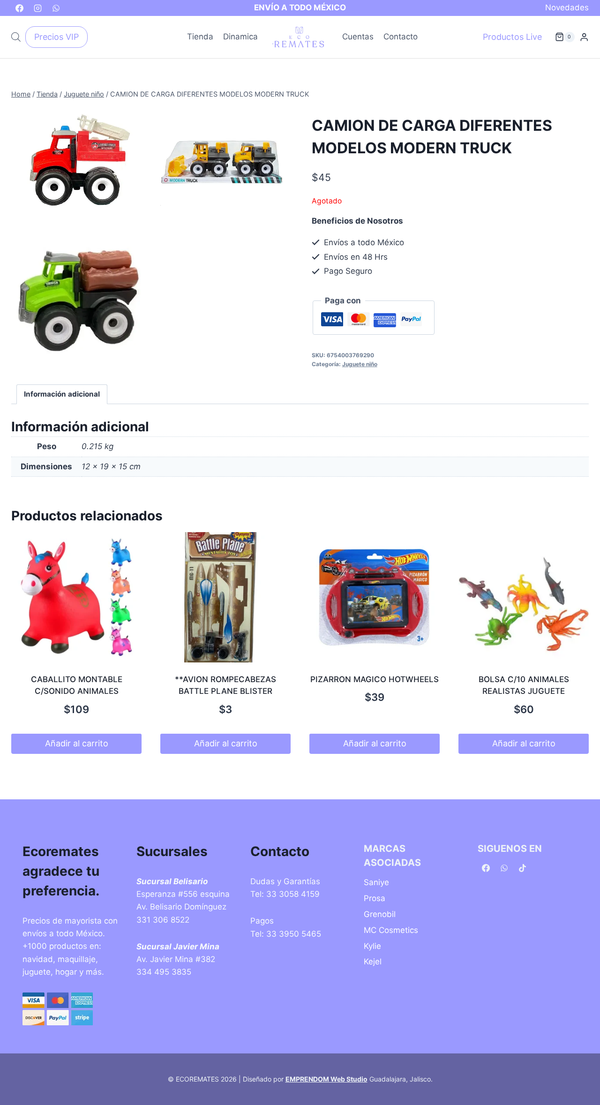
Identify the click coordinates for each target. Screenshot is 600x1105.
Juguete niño (359, 364)
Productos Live (512, 37)
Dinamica (240, 36)
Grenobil (380, 914)
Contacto (400, 36)
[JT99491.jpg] (222, 161)
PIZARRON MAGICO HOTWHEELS (374, 679)
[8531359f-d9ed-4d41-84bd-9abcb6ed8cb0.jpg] (78, 165)
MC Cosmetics (391, 930)
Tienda (200, 36)
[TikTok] (522, 868)
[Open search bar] (16, 37)
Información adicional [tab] (62, 394)
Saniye (376, 882)
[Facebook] (19, 8)
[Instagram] (37, 8)
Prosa (374, 898)
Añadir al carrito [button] (76, 743)
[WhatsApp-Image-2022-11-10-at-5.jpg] (78, 301)
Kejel (373, 961)
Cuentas (358, 36)
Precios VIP (56, 37)
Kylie (372, 946)
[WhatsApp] (56, 8)
